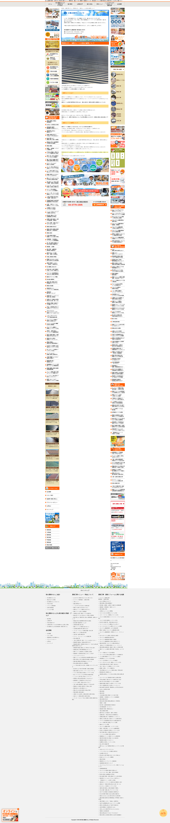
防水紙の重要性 (50, 279)
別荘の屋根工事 (116, 483)
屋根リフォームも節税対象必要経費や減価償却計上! (118, 490)
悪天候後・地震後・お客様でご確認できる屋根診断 (110, 605)
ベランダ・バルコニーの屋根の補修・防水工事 (83, 630)
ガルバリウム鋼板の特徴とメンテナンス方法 (53, 328)
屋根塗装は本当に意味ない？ (51, 131)
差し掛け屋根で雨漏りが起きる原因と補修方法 (109, 793)
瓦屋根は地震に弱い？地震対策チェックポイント (118, 349)
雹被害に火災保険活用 (104, 810)
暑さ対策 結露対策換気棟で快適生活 (51, 250)
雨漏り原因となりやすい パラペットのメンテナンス (84, 670)
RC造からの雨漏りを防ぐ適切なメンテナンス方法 (53, 346)
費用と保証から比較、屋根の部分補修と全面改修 (118, 264)
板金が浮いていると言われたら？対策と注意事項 (118, 419)
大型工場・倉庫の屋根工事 (79, 634)
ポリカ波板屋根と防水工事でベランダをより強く (118, 463)
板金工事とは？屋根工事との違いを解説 (53, 139)
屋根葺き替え (120, 74)
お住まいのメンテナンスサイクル (107, 749)
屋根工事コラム (68, 8)
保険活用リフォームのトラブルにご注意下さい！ (110, 778)
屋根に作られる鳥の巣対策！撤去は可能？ (82, 690)
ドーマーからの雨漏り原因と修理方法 (52, 354)
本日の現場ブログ (51, 622)
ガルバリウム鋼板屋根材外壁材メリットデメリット (118, 238)
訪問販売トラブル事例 (117, 412)
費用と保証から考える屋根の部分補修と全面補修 (83, 659)
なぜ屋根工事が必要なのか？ (118, 250)
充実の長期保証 (50, 607)
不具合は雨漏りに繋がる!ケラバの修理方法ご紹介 (53, 153)
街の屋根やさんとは (51, 597)
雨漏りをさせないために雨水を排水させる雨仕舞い (110, 795)
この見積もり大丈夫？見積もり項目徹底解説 (117, 402)
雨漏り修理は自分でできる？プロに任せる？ (53, 135)
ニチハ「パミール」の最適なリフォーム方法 (109, 614)
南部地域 (49, 534)
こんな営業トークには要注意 (117, 409)
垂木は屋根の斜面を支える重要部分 (80, 663)
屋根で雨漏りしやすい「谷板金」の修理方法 (52, 263)
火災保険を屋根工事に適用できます (80, 628)
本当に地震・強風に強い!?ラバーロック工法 (109, 789)
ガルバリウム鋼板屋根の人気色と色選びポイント (110, 641)
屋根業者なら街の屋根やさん (53, 637)
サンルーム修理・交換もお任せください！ (118, 456)
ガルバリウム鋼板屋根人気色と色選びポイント (118, 228)
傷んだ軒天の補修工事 (104, 744)
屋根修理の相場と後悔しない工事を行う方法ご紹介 (84, 647)
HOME (62, 8)
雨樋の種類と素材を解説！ (79, 692)
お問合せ (49, 506)
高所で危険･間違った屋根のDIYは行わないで (109, 732)
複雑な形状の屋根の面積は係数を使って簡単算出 (110, 701)
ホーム (50, 4)
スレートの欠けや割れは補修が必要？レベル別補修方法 (111, 654)
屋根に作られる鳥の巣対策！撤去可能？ (118, 474)
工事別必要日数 (116, 321)
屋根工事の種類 (117, 69)
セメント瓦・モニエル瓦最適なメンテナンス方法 (53, 194)
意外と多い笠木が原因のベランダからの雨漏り (53, 156)
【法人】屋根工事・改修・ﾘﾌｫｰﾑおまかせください (118, 487)
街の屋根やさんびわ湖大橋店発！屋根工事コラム (57, 626)
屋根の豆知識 (50, 285)
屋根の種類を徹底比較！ (115, 274)
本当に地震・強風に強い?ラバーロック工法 (53, 223)
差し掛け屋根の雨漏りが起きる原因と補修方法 (53, 243)
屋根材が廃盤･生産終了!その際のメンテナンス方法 (110, 683)
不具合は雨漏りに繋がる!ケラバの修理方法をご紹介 (110, 679)
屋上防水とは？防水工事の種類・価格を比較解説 (53, 182)
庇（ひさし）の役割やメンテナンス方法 (53, 350)
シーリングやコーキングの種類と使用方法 (53, 212)
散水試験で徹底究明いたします (79, 622)
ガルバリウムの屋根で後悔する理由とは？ (52, 320)
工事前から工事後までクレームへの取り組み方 (118, 399)
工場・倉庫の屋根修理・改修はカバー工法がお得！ (118, 460)
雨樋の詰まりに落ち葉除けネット (80, 688)
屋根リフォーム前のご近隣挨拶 (79, 611)
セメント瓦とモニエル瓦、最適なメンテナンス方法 (110, 662)
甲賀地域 (49, 539)
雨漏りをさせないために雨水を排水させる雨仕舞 (53, 260)
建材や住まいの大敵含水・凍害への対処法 (52, 253)
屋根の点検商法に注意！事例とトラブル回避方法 (118, 416)
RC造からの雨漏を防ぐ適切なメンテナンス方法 (110, 730)
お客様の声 (80, 4)
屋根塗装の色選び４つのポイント (116, 359)
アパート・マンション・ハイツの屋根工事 (82, 636)
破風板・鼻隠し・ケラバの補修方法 (107, 668)
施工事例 (70, 4)
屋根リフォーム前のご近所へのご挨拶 (117, 395)
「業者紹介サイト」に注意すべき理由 (117, 433)
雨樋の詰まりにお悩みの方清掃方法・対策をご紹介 (118, 467)
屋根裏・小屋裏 (50, 246)
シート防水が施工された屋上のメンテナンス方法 (53, 171)
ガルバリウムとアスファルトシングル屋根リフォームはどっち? (53, 311)
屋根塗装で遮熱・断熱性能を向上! (117, 366)
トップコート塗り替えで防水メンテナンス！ (53, 376)
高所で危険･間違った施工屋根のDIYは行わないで (53, 335)
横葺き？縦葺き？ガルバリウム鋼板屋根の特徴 (118, 234)
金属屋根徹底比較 (103, 768)
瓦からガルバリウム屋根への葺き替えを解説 (118, 217)
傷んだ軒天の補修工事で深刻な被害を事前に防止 (53, 160)
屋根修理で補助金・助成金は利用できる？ (117, 380)
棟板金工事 (119, 109)
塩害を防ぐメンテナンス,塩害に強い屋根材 (53, 296)
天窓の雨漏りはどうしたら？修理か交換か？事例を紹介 (111, 670)
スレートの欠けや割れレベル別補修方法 (117, 284)
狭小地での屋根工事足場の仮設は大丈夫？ (117, 315)
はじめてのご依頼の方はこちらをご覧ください (83, 597)
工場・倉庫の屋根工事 (117, 476)
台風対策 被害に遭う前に (78, 624)
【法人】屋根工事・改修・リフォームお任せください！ (85, 640)
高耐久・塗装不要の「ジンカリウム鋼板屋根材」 (110, 728)
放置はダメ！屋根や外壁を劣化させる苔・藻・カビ (110, 784)
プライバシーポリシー (52, 502)
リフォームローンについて (79, 655)
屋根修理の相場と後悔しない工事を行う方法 (117, 257)
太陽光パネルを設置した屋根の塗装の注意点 (118, 298)
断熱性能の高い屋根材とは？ (50, 361)
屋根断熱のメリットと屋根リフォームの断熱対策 (53, 365)
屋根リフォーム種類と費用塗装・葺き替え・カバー (118, 277)
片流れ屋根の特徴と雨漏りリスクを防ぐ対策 (53, 236)
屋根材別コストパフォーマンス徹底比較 (53, 289)
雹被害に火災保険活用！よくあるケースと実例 (118, 377)
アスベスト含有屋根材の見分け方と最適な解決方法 (110, 720)
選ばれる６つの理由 (51, 599)
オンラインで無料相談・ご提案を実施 (81, 599)
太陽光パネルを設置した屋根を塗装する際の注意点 (84, 694)
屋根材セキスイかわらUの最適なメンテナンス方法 (118, 309)
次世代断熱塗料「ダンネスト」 (116, 363)
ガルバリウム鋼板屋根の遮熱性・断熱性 (118, 224)
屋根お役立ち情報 (116, 328)
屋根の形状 (49, 233)
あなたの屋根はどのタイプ (105, 601)
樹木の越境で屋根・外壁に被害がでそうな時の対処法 (118, 426)
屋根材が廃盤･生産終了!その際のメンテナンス (52, 304)
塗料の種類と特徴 (117, 503)
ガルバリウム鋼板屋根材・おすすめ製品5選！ (109, 628)
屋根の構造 (49, 145)
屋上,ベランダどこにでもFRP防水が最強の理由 (53, 179)
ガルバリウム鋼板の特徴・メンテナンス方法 (109, 726)
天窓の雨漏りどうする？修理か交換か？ (53, 357)
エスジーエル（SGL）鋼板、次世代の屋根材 (109, 772)
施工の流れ (90, 4)
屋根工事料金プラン (77, 603)
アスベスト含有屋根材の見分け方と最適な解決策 (53, 274)
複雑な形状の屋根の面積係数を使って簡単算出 (53, 230)
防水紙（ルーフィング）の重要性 (107, 757)
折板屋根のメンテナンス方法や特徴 (107, 658)
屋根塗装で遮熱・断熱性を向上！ (107, 708)
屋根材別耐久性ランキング (51, 292)
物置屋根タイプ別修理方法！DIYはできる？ (117, 453)
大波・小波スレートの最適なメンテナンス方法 (53, 205)
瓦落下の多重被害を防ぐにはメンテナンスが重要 (118, 335)
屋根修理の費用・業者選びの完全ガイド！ (53, 128)
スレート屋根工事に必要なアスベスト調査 (108, 722)
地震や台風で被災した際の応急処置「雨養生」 (53, 220)
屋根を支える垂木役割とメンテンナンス (52, 339)
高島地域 (49, 529)
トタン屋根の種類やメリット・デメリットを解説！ (110, 656)
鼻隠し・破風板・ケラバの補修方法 (53, 149)
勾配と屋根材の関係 (51, 256)
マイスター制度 (50, 609)
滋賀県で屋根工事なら (52, 498)
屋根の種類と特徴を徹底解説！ (51, 121)
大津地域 (49, 532)
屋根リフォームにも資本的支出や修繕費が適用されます (85, 657)
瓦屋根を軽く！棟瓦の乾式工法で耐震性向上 (109, 714)
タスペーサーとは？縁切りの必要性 (51, 164)
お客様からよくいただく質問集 (106, 611)
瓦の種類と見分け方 (51, 266)
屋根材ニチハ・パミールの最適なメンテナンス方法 (118, 305)
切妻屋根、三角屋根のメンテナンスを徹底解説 (53, 240)
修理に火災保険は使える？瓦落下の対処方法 (118, 338)
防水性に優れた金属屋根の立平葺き (107, 774)
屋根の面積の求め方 (51, 226)
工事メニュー (99, 4)
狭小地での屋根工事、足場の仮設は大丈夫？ (109, 622)
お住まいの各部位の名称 (53, 124)
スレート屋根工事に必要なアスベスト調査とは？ (53, 372)
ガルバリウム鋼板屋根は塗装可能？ (118, 221)
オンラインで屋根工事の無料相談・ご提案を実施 (118, 388)
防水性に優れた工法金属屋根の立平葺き (51, 216)
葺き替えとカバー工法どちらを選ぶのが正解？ (118, 271)
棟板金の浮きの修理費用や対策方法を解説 (53, 143)
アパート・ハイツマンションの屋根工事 (117, 480)
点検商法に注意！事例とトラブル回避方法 (82, 613)
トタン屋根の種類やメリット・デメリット (117, 291)
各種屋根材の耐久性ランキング (106, 763)
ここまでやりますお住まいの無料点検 (109, 4)
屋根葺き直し (120, 103)
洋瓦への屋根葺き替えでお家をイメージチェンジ (53, 307)
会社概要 (119, 4)
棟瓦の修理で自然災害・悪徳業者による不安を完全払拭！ (112, 687)
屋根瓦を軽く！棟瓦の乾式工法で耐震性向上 (117, 345)
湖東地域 (49, 542)
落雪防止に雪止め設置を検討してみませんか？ (83, 678)
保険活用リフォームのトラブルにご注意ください (118, 429)
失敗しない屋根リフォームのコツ (117, 253)
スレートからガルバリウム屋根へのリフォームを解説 (118, 214)
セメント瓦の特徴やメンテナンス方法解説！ (53, 190)
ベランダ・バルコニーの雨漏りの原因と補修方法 (53, 186)
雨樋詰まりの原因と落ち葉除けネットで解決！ (118, 470)
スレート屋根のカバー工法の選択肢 (118, 281)
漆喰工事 (119, 86)
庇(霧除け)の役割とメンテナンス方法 (51, 208)
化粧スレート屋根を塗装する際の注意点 (117, 302)
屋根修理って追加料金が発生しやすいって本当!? (118, 423)
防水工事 (119, 97)
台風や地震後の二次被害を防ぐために (118, 342)
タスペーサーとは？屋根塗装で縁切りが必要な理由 (110, 677)
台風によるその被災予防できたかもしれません (118, 332)
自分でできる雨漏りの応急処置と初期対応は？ (118, 370)
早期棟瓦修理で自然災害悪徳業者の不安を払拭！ (53, 201)
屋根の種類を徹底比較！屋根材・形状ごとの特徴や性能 (111, 647)
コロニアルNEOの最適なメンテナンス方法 (118, 312)
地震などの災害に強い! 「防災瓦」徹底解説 (117, 352)
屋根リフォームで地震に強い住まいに (81, 626)
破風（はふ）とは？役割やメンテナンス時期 (53, 380)
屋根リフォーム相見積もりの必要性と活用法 (82, 651)
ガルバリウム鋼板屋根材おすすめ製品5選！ (118, 231)
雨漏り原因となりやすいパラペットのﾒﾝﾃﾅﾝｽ (53, 175)
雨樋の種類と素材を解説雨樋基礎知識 (53, 369)
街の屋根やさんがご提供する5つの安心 (60, 4)
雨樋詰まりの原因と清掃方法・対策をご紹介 (82, 686)
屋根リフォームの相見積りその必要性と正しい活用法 (118, 392)
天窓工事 (119, 120)
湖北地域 (49, 537)
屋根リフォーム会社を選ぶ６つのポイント (118, 325)
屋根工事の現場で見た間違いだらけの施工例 (117, 356)
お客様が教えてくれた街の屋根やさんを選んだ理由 (58, 624)
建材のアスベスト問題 (52, 276)
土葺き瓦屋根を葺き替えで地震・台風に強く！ (53, 197)
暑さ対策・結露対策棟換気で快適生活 (107, 704)
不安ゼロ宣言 (50, 603)
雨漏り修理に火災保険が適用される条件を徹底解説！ (111, 814)
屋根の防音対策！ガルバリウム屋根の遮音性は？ (118, 241)
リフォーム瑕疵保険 (51, 605)
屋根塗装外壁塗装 (119, 115)
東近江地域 (49, 544)
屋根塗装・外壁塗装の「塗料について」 (108, 607)
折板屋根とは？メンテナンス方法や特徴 (118, 295)
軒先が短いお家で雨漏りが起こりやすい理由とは (53, 270)
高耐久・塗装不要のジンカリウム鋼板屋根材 (53, 331)
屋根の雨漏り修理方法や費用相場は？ (53, 343)
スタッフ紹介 (50, 495)
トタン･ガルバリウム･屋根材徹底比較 (52, 316)
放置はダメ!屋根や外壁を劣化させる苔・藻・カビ (53, 300)
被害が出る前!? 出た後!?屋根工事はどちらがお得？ (118, 406)
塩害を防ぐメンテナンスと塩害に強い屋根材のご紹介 (111, 782)
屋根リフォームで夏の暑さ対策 (79, 632)
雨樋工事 (119, 91)
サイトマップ (50, 509)
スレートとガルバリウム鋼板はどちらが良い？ (118, 210)
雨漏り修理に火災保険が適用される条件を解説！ (118, 373)
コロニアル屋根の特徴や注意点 (116, 288)
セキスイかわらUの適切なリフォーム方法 (108, 612)
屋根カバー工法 (120, 80)
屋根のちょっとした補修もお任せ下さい (81, 609)
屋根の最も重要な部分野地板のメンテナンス (52, 282)
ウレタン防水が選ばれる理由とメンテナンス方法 (53, 167)
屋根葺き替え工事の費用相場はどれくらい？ (118, 260)
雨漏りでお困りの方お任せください (80, 607)
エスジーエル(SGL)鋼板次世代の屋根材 (52, 324)
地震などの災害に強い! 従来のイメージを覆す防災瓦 (111, 718)
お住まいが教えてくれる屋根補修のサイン (118, 267)
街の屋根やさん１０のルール (53, 601)
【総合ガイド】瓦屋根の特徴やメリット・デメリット (111, 645)
